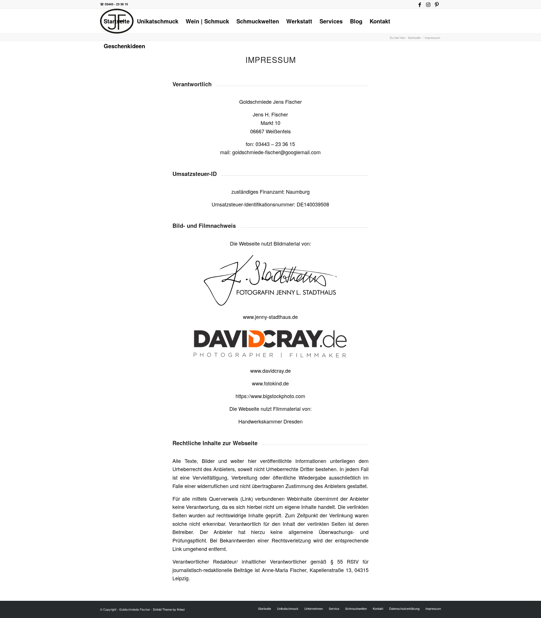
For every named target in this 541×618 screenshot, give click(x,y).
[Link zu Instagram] (428, 4)
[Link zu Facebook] (420, 4)
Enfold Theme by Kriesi (169, 609)
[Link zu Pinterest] (437, 4)
